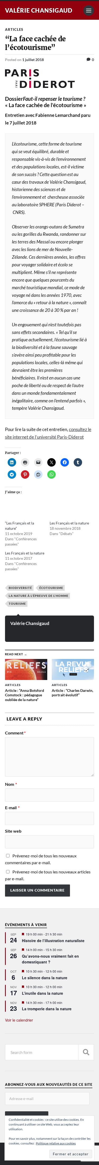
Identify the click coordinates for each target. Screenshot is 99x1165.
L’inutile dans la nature (42, 993)
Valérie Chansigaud (38, 10)
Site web (13, 831)
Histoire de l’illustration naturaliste (53, 940)
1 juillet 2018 (33, 59)
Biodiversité (20, 587)
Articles (14, 29)
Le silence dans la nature (44, 977)
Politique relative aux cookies (56, 1143)
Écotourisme (51, 587)
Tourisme (17, 603)
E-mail (12, 808)
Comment (15, 733)
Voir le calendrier (19, 1020)
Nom (11, 784)
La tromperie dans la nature (47, 1008)
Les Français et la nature (69, 523)
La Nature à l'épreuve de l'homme (38, 595)
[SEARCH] (86, 1052)
